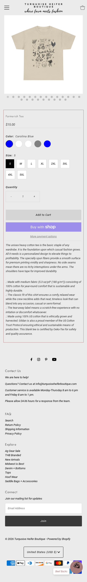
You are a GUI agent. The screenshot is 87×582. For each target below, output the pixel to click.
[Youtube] (54, 359)
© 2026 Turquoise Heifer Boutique (25, 539)
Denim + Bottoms (15, 468)
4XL (10, 174)
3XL (65, 163)
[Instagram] (38, 359)
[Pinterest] (46, 359)
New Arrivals (12, 459)
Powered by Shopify (58, 539)
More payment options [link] (43, 236)
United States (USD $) (42, 552)
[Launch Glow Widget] (76, 567)
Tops (8, 472)
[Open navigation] (6, 7)
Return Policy (13, 425)
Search (9, 420)
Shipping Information (17, 429)
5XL (22, 174)
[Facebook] (31, 359)
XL (42, 163)
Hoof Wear (11, 477)
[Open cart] (82, 8)
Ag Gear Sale (12, 451)
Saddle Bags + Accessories (21, 481)
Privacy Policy (13, 433)
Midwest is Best (14, 463)
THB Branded (13, 455)
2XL (53, 163)
